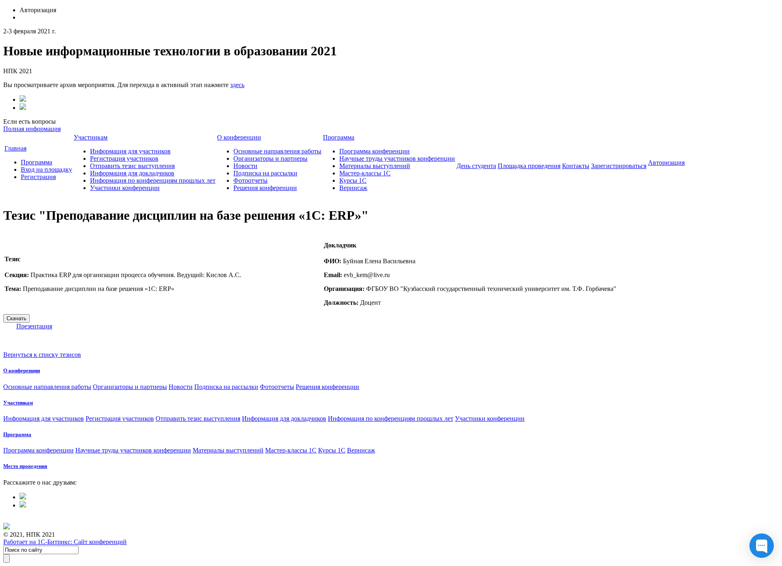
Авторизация (666, 162)
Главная (15, 148)
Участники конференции (125, 187)
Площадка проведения (529, 165)
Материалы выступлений (374, 165)
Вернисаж (353, 187)
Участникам (91, 137)
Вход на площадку (46, 169)
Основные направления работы (277, 151)
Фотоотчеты (250, 180)
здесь (237, 84)
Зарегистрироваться (618, 165)
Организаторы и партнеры (270, 158)
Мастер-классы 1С (365, 173)
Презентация (34, 326)
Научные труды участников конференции (397, 158)
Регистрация (38, 176)
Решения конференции (265, 187)
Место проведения (25, 466)
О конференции (239, 137)
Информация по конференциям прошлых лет (152, 180)
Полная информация (32, 128)
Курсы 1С (353, 180)
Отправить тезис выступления (132, 165)
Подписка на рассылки (265, 173)
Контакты (575, 165)
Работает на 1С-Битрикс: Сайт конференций (65, 541)
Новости (245, 165)
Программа (36, 162)
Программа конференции (374, 151)
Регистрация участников (124, 158)
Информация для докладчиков (132, 173)
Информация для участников (130, 151)
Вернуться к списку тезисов (42, 354)
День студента (476, 165)
